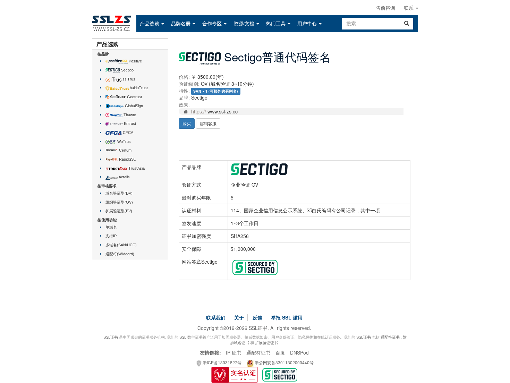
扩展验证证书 (266, 343)
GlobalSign (133, 106)
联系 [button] (409, 8)
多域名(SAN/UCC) (121, 245)
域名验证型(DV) (119, 193)
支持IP (111, 236)
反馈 (257, 317)
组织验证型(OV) (119, 202)
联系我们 (216, 317)
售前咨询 (385, 8)
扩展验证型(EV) (118, 211)
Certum (124, 150)
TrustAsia (136, 168)
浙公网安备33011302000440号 (284, 362)
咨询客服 (208, 123)
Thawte (129, 115)
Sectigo (127, 70)
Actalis (124, 177)
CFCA (127, 132)
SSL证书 (110, 337)
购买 (186, 123)
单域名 (111, 227)
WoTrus (123, 141)
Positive (135, 61)
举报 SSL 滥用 (287, 317)
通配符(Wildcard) (119, 254)
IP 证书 (233, 352)
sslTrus (128, 79)
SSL (182, 337)
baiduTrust (138, 88)
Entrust (129, 123)
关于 (239, 317)
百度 (280, 352)
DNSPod (299, 352)
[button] (152, 23)
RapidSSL (127, 159)
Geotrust (134, 97)
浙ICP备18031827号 (221, 362)
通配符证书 (390, 337)
